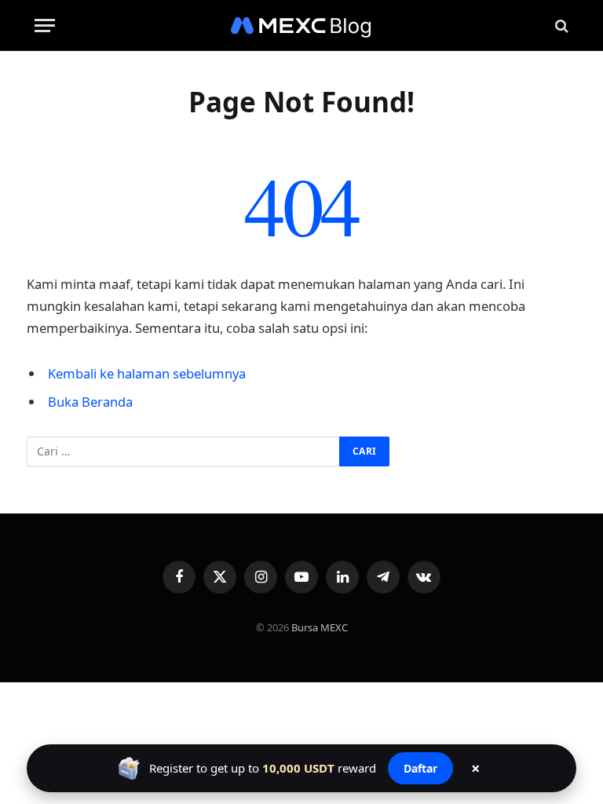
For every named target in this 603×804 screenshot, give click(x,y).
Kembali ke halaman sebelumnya (147, 373)
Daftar (420, 768)
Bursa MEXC (319, 627)
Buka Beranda (90, 402)
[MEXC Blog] (301, 25)
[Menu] (45, 25)
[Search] (560, 25)
